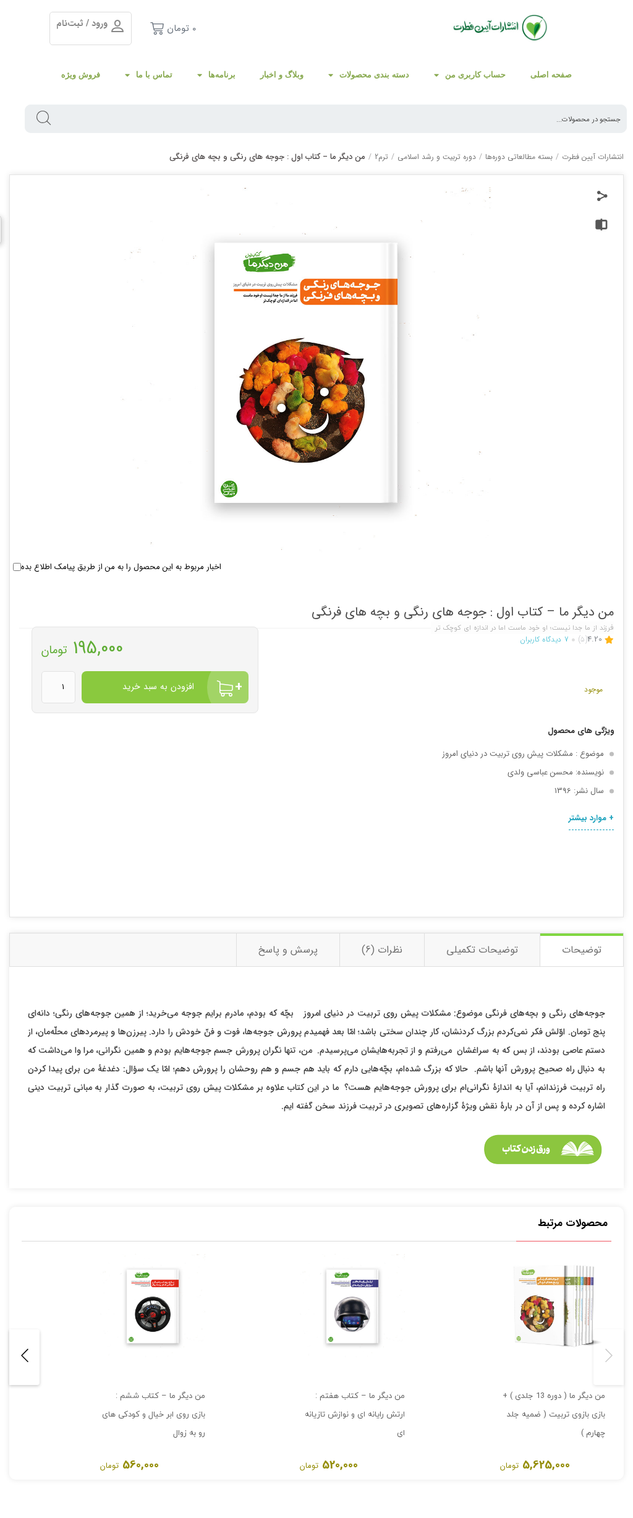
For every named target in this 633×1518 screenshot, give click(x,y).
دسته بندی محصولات (374, 74)
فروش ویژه (80, 74)
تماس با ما (154, 74)
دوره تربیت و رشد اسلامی (436, 157)
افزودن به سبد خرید (158, 686)
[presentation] (608, 1357)
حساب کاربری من (475, 74)
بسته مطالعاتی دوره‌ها (519, 157)
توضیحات (581, 950)
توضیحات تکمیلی (482, 950)
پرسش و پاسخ (288, 950)
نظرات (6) (382, 950)
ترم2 (381, 157)
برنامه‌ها (222, 74)
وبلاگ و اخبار (282, 74)
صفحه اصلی (551, 74)
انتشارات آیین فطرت (593, 157)
